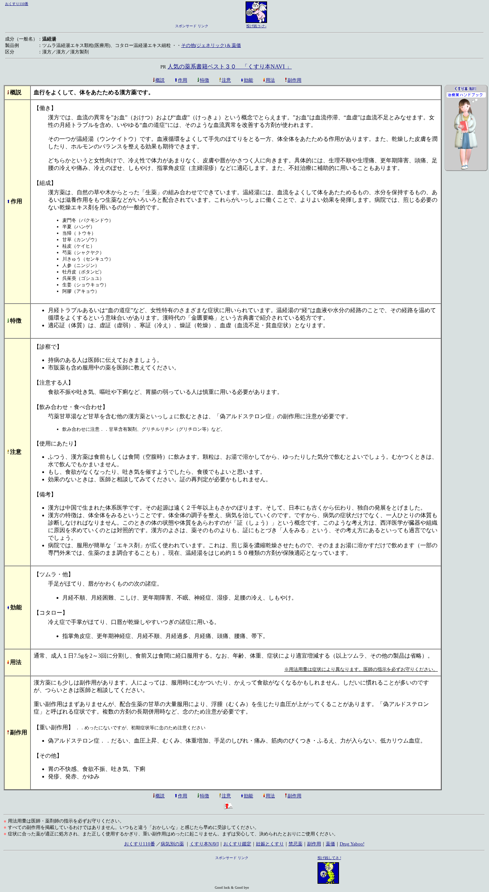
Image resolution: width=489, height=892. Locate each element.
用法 (270, 80)
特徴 (204, 80)
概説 (160, 80)
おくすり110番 (16, 4)
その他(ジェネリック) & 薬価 (211, 45)
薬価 (330, 843)
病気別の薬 (172, 843)
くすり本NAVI (204, 843)
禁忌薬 (295, 843)
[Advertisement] (466, 297)
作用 (182, 80)
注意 (226, 80)
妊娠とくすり (270, 843)
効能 (248, 80)
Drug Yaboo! (352, 843)
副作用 (294, 80)
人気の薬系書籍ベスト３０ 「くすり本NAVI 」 (230, 66)
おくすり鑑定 (237, 843)
